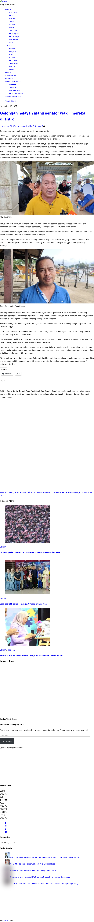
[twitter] (5, 829)
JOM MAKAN (10, 75)
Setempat (37, 126)
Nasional (13, 12)
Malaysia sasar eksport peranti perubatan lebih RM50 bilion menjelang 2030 (44, 857)
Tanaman (13, 87)
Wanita (12, 66)
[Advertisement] (47, 428)
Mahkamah (14, 39)
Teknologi (13, 63)
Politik (12, 15)
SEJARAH (9, 78)
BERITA (8, 9)
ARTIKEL (8, 72)
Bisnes (12, 18)
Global (12, 24)
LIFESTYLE (9, 45)
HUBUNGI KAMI (13, 96)
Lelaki (11, 69)
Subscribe (7, 741)
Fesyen (12, 51)
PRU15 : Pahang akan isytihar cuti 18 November (21, 492)
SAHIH (5, 920)
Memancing (14, 90)
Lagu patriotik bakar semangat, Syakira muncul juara (23, 604)
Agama (12, 48)
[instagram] (5, 826)
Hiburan (12, 57)
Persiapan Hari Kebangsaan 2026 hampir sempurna (33, 870)
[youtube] (6, 832)
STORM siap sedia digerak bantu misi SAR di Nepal (32, 864)
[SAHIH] (3, 1)
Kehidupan (14, 33)
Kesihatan (13, 60)
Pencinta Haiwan (16, 93)
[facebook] (5, 823)
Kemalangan (14, 36)
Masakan (13, 84)
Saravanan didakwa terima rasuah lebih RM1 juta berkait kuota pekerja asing (44, 883)
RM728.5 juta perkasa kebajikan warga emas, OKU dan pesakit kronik (31, 655)
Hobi (11, 54)
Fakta (11, 27)
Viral (11, 42)
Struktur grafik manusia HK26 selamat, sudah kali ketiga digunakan (30, 552)
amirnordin (5, 126)
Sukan (12, 21)
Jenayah (13, 30)
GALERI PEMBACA (13, 81)
